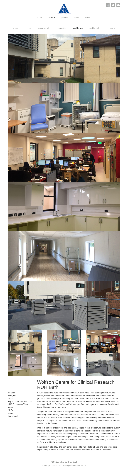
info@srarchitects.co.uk (75, 466)
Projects (51, 17)
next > (112, 28)
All (31, 28)
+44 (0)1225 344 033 (53, 466)
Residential (94, 28)
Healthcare (78, 28)
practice (65, 17)
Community (61, 28)
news (76, 17)
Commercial (43, 28)
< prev (15, 28)
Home (39, 17)
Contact (88, 17)
